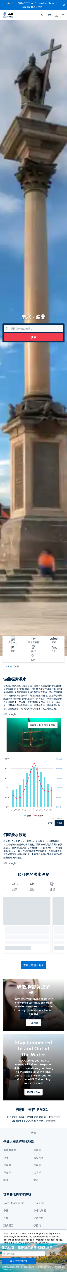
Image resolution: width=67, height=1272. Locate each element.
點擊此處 (57, 1267)
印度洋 (7, 1172)
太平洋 (37, 1172)
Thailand (39, 1203)
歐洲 (10, 666)
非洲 (36, 1180)
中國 (5, 1210)
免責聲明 (51, 1120)
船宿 (14, 889)
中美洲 (37, 1150)
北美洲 (7, 1165)
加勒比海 (38, 1157)
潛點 (31, 889)
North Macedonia (13, 1203)
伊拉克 (37, 1225)
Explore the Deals (32, 7)
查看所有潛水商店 (33, 965)
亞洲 (5, 1157)
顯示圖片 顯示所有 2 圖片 (42, 725)
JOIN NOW (33, 1092)
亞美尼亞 (8, 1225)
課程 (52, 889)
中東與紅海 (9, 1150)
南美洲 (37, 1165)
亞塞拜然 (38, 1218)
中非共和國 (40, 1210)
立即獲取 (33, 1023)
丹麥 (5, 1218)
